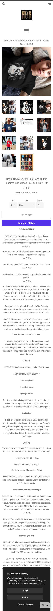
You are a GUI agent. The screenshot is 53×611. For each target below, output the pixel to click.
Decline (25, 597)
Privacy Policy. (38, 583)
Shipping (19, 192)
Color (26, 201)
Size (13, 201)
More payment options (26, 229)
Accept (25, 590)
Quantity (39, 200)
